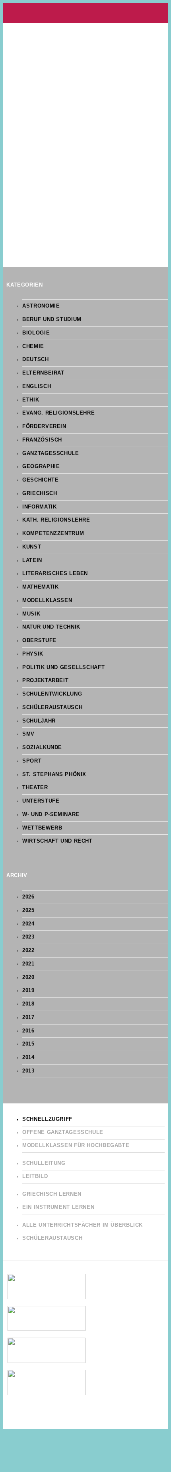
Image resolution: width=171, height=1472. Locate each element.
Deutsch (35, 359)
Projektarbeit (45, 680)
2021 (28, 964)
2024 (28, 924)
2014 (28, 1057)
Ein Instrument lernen (58, 1207)
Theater (35, 787)
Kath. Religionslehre (56, 520)
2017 (28, 1017)
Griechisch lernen (52, 1194)
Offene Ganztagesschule (62, 1132)
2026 (28, 897)
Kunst (31, 547)
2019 (28, 990)
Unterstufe (40, 801)
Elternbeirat (43, 373)
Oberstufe (39, 640)
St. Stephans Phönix (54, 774)
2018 (28, 1004)
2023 (28, 937)
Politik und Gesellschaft (63, 667)
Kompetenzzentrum (53, 533)
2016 (28, 1031)
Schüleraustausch (52, 707)
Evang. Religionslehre (58, 413)
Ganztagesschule (50, 453)
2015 (28, 1044)
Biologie (36, 333)
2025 (28, 910)
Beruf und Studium (52, 319)
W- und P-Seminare (51, 814)
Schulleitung (44, 1163)
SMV (28, 734)
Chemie (33, 346)
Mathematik (40, 587)
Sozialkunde (42, 747)
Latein (32, 560)
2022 (28, 950)
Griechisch (39, 493)
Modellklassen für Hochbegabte (75, 1145)
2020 (28, 977)
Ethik (30, 400)
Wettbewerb (42, 828)
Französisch (42, 440)
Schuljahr (39, 721)
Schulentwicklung (52, 694)
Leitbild (35, 1176)
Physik (32, 654)
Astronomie (41, 306)
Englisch (36, 386)
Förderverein (44, 426)
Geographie (41, 466)
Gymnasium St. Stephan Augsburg (85, 13)
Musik (31, 614)
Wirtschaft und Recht (57, 841)
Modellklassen (47, 600)
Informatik (39, 507)
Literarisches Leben (55, 573)
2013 (28, 1071)
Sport (31, 761)
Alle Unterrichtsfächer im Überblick (82, 1225)
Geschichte (40, 480)
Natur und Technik (51, 627)
